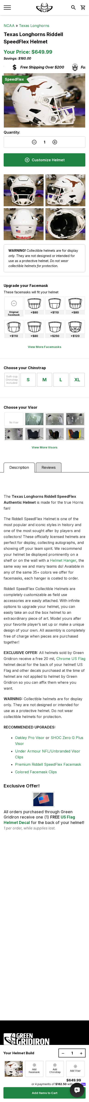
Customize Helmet (48, 160)
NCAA (9, 25)
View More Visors (45, 447)
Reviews (49, 467)
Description (19, 467)
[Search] (73, 7)
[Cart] (82, 7)
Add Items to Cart (44, 1093)
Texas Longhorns (34, 25)
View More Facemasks (44, 347)
